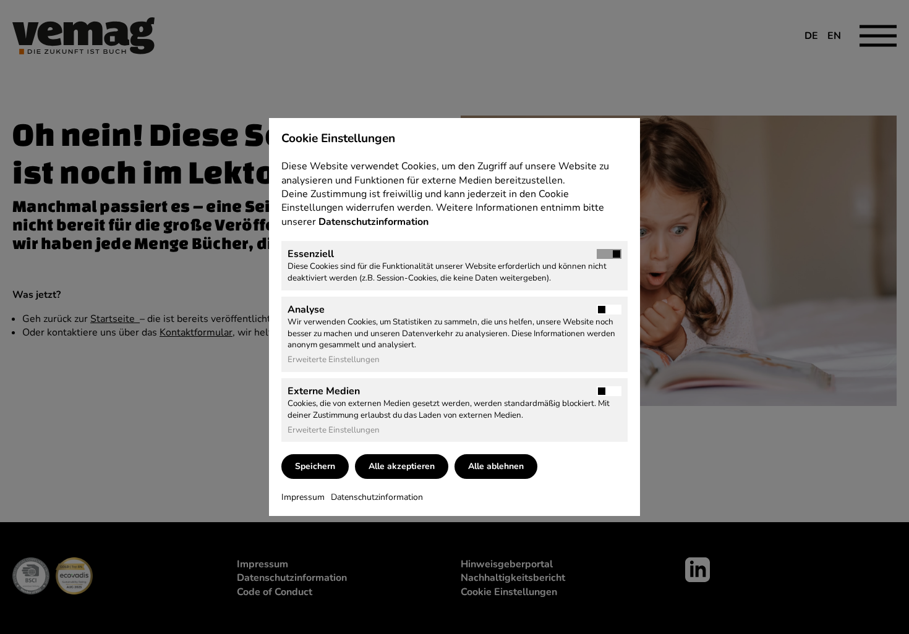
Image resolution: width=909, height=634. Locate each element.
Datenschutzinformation (374, 222)
